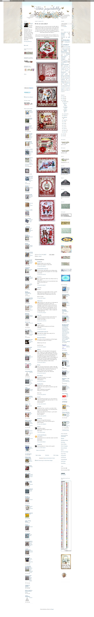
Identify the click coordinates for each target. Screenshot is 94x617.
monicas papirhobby (41, 434)
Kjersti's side (27, 322)
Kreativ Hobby (65, 393)
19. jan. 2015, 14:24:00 (41, 447)
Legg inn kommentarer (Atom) (49, 458)
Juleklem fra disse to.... (31, 246)
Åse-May (39, 261)
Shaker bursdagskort (68, 387)
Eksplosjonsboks (64, 51)
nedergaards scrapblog (27, 268)
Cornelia (38, 444)
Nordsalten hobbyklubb (64, 310)
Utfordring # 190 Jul (68, 372)
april (64, 126)
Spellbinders (68, 85)
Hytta (66, 60)
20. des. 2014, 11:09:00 (41, 404)
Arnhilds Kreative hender (42, 268)
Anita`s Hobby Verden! (28, 521)
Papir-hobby (63, 453)
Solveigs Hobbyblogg (27, 235)
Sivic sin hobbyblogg (27, 227)
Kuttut (62, 449)
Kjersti (38, 406)
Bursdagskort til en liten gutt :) (31, 476)
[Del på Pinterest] (53, 254)
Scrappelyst (64, 286)
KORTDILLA (27, 505)
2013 (63, 134)
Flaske (67, 52)
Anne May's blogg (28, 347)
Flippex (62, 54)
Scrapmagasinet (64, 459)
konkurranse (66, 65)
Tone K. (38, 277)
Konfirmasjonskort (31, 112)
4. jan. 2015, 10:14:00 (41, 432)
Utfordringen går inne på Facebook (68, 319)
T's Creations (27, 557)
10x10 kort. (30, 365)
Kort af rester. (30, 535)
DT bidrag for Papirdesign (31, 255)
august (64, 120)
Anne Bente (27, 437)
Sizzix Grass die (68, 406)
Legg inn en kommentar (40, 450)
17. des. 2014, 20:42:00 (41, 312)
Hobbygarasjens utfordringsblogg (65, 316)
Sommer (30, 597)
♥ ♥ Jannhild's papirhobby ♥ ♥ (28, 567)
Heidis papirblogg (28, 465)
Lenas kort (27, 168)
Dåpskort (30, 299)
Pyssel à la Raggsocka (27, 446)
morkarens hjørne (28, 481)
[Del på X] (51, 254)
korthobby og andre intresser (29, 150)
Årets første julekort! (30, 460)
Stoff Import (63, 461)
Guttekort (63, 59)
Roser (30, 285)
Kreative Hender (64, 448)
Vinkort (30, 405)
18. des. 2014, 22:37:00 (41, 394)
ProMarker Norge (65, 430)
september (65, 117)
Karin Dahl (39, 375)
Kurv (67, 68)
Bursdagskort (65, 45)
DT (69, 49)
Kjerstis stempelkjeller (27, 292)
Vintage (62, 91)
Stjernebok (64, 86)
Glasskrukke (63, 57)
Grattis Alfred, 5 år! (30, 448)
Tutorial (67, 89)
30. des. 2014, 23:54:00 (41, 424)
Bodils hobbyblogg (28, 118)
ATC (30, 514)
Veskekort (67, 90)
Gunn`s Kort (27, 473)
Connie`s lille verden (27, 404)
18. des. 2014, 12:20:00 (41, 373)
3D (61, 32)
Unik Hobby (63, 463)
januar (64, 131)
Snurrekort (63, 85)
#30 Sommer (67, 354)
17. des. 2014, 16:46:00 (41, 285)
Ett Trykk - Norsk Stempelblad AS (65, 325)
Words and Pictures (29, 157)
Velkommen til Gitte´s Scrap (28, 210)
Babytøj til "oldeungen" (31, 484)
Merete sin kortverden (27, 314)
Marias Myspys (28, 412)
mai (64, 125)
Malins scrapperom (28, 590)
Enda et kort (30, 414)
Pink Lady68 (27, 379)
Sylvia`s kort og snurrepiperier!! (28, 421)
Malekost (66, 70)
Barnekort (63, 34)
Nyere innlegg (38, 455)
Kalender (62, 63)
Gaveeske (68, 54)
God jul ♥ (31, 323)
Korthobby (63, 442)
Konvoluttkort (63, 67)
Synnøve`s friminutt (27, 186)
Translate (65, 26)
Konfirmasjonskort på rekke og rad (68, 289)
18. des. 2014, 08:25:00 (41, 346)
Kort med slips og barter (30, 220)
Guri (38, 397)
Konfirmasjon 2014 (31, 551)
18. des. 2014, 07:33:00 (41, 335)
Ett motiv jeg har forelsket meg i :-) (30, 544)
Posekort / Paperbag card (31, 432)
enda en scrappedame (27, 596)
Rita (38, 365)
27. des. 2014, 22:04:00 (41, 415)
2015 (63, 98)
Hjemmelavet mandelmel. (31, 205)
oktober (64, 115)
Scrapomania (64, 385)
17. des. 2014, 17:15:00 (41, 298)
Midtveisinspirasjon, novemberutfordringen (65, 381)
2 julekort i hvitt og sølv (65, 110)
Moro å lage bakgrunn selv (31, 230)
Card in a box (65, 47)
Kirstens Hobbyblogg (27, 244)
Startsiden (47, 455)
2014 (63, 100)
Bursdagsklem (68, 296)
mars (64, 128)
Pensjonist (63, 79)
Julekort (40, 256)
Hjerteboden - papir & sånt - (65, 379)
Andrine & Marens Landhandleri (64, 436)
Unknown (39, 300)
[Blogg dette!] (50, 254)
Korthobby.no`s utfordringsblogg (65, 361)
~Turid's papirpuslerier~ (28, 549)
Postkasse (63, 81)
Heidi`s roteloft (28, 363)
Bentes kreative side (29, 176)
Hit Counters (63, 474)
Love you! (31, 236)
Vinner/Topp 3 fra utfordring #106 (68, 415)
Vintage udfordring (65, 412)
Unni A (40, 254)
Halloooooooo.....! (28, 587)
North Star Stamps (65, 78)
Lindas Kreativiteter (28, 371)
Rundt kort (68, 83)
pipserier (26, 202)
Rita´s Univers (28, 329)
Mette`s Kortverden (29, 252)
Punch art (68, 81)
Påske (63, 83)
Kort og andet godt (28, 259)
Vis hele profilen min (27, 41)
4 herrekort (31, 499)
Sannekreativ (27, 533)
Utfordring (63, 90)
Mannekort (63, 72)
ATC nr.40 (30, 349)
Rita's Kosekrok (28, 218)
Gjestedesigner (63, 56)
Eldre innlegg (56, 455)
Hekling (62, 60)
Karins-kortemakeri (28, 133)
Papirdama (27, 429)
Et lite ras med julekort (65, 104)
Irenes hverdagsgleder (28, 355)
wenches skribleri (28, 110)
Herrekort (31, 526)
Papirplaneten (64, 352)
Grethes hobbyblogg (29, 488)
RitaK (38, 349)
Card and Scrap (67, 46)
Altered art (66, 32)
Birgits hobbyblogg (28, 396)
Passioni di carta (28, 575)
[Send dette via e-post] (49, 254)
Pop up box (67, 80)
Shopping (65, 84)
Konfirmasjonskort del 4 (31, 196)
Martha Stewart (64, 74)
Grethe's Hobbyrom (28, 541)
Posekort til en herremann (31, 508)
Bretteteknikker (65, 40)
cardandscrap (64, 401)
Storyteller (64, 404)
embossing (63, 52)
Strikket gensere (30, 490)
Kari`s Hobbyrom (28, 305)
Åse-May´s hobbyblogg (27, 497)
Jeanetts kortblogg (28, 194)
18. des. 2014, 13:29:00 (41, 381)
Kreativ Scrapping (65, 294)
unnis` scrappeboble (27, 388)
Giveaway (66, 55)
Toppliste (62, 89)
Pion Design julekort (65, 108)
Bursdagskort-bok (31, 390)
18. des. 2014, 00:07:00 (41, 320)
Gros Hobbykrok (28, 453)
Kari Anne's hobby (40, 337)
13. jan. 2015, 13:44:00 (41, 441)
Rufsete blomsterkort (31, 143)
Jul (69, 60)
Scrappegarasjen (65, 302)
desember (65, 101)
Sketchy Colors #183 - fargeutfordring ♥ (31, 570)
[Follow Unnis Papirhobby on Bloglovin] (28, 88)
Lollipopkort (63, 69)
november (65, 113)
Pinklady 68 (39, 383)
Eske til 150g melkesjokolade (30, 136)
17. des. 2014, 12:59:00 (41, 266)
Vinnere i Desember (68, 346)
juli (64, 121)
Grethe (38, 287)
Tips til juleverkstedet (31, 341)
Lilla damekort (31, 127)
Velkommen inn (28, 276)
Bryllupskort (67, 41)
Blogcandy (63, 37)
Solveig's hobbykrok (29, 513)
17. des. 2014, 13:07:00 (41, 274)
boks (69, 37)
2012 (63, 135)
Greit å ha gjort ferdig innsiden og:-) (31, 382)
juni (64, 123)
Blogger (52, 609)
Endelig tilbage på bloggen (31, 262)
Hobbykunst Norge (64, 440)
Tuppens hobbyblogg (27, 525)
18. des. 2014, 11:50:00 (41, 362)
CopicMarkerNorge (65, 421)
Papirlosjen (64, 344)
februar (65, 130)
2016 (63, 96)
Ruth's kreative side (28, 339)
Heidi (38, 426)
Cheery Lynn (64, 49)
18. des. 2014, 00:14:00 (41, 329)
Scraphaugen (63, 457)
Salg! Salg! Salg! (67, 395)
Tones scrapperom (28, 141)
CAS (69, 47)
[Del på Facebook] (52, 254)
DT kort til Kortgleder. (31, 278)
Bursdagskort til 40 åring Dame (31, 153)
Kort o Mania (64, 370)
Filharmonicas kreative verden (28, 457)
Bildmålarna (63, 35)
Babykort (63, 33)
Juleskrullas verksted (27, 586)
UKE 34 (30, 119)
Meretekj (39, 418)
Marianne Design (64, 73)
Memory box (63, 75)
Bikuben (62, 438)
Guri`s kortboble (28, 125)
